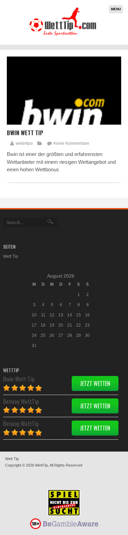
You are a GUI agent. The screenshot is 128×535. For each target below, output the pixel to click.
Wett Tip (10, 256)
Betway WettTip (21, 401)
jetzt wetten (95, 383)
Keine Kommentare (71, 143)
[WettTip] (63, 35)
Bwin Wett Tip (25, 132)
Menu (116, 9)
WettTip (41, 465)
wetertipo (24, 143)
